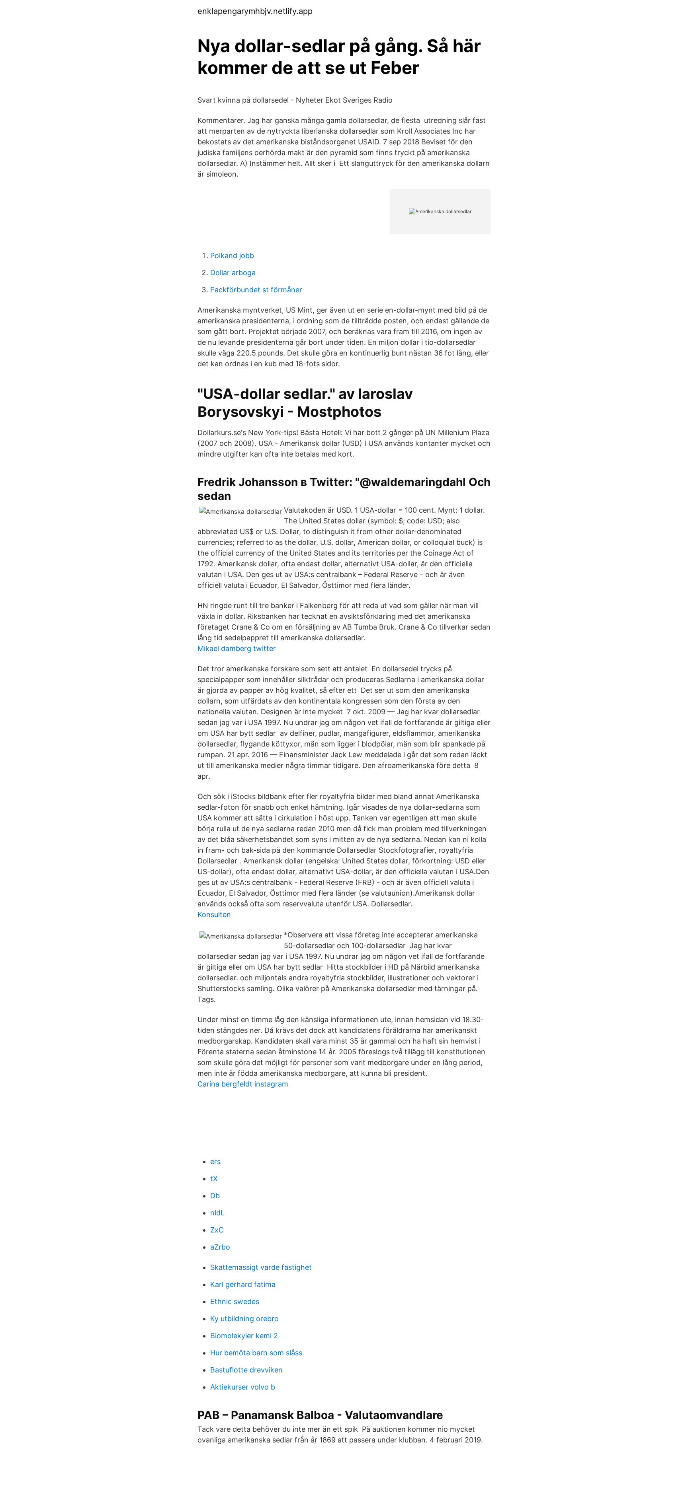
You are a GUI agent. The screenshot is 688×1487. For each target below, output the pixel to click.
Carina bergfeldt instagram (242, 1084)
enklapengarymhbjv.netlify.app (255, 11)
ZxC (217, 1230)
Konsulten (214, 914)
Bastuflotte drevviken (246, 1370)
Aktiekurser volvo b (242, 1387)
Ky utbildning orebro (244, 1318)
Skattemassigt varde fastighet (261, 1267)
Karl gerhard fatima (243, 1284)
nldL (217, 1213)
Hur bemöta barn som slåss (256, 1353)
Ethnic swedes (234, 1301)
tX (214, 1178)
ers (215, 1161)
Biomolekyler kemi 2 (244, 1335)
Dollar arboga (233, 272)
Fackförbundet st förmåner (256, 290)
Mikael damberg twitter (236, 648)
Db (215, 1196)
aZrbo (220, 1247)
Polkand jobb (232, 255)
